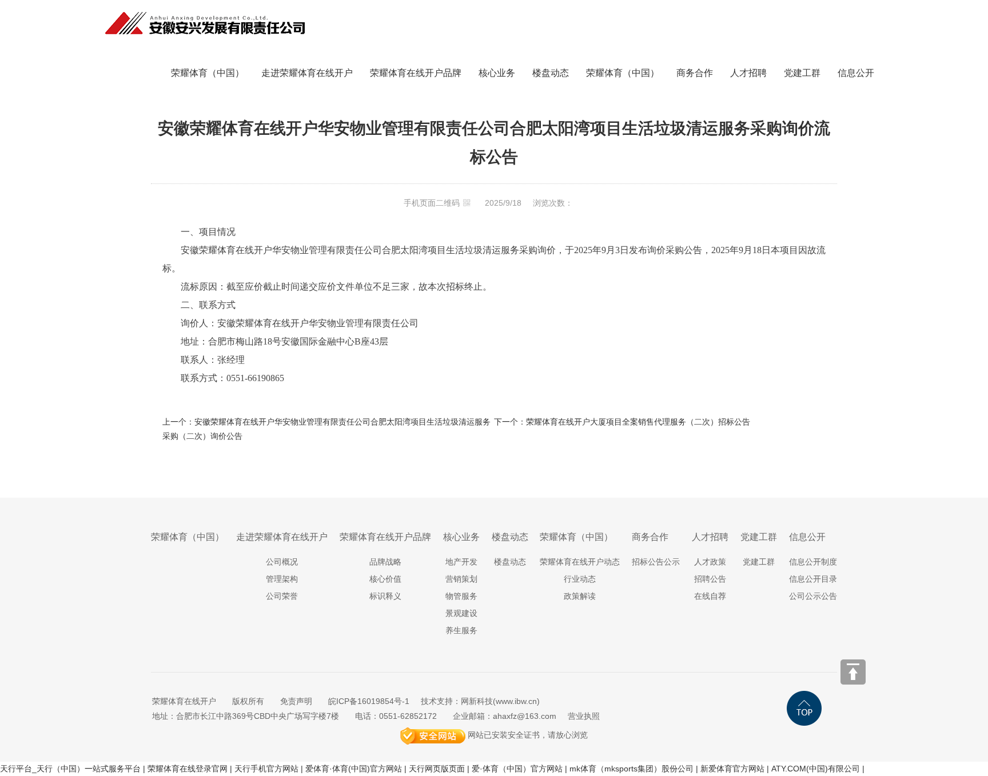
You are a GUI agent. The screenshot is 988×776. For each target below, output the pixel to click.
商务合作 (694, 73)
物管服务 (461, 596)
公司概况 (282, 561)
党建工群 (802, 73)
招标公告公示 (656, 561)
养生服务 (461, 630)
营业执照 (584, 716)
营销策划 (461, 578)
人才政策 (710, 561)
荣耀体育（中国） (207, 73)
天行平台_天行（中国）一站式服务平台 (70, 768)
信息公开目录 (813, 578)
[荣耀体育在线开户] (205, 6)
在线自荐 (710, 596)
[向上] (853, 672)
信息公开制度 (813, 561)
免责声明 (296, 701)
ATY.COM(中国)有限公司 (815, 768)
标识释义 (385, 596)
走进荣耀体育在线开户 (307, 73)
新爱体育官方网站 (732, 768)
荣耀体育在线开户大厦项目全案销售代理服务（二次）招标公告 (638, 421)
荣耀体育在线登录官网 (188, 768)
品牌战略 (385, 561)
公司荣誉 (282, 596)
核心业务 (497, 73)
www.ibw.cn (516, 701)
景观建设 (461, 613)
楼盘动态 (550, 73)
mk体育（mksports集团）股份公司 (631, 768)
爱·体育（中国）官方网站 (517, 768)
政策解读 (580, 596)
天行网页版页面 (437, 768)
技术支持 (437, 701)
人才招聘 (748, 73)
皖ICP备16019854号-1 (368, 701)
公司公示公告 (813, 596)
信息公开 (856, 73)
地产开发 (461, 561)
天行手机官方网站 (266, 768)
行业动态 (580, 578)
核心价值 (385, 578)
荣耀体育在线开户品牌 (415, 73)
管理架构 (282, 578)
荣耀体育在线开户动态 (580, 561)
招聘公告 (710, 578)
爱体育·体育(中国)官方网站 (353, 768)
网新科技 (477, 701)
